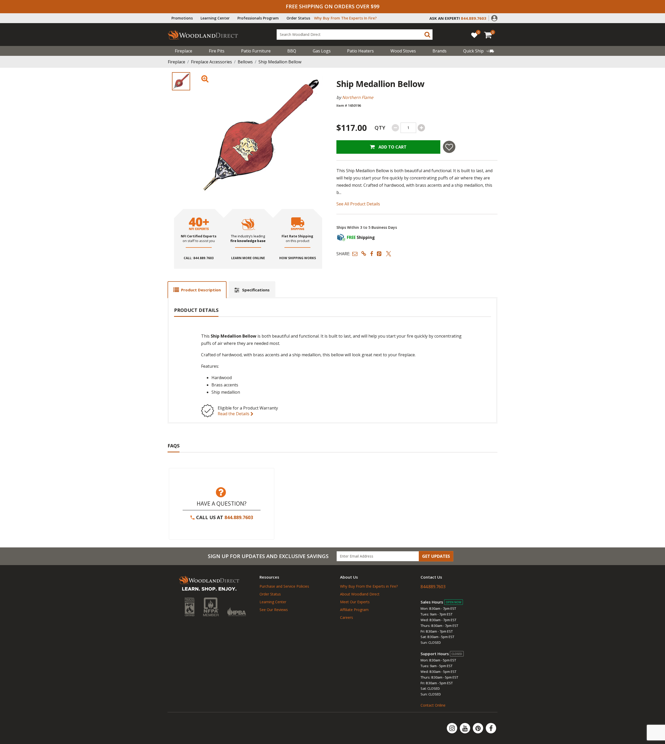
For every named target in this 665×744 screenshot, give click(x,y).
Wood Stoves (403, 51)
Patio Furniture (256, 51)
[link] (478, 51)
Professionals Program (258, 18)
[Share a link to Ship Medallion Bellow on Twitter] (388, 253)
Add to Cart (392, 147)
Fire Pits (216, 51)
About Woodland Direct (360, 594)
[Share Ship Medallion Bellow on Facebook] (371, 253)
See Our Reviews (274, 609)
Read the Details (234, 414)
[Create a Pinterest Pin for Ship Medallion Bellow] (379, 253)
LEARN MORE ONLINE (248, 258)
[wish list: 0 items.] (474, 35)
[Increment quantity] (421, 128)
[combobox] (355, 34)
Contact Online (433, 705)
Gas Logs (322, 51)
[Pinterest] (478, 728)
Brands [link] (440, 51)
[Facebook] (491, 728)
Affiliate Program (354, 609)
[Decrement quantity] (395, 128)
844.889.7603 (238, 517)
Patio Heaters (360, 51)
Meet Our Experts (355, 601)
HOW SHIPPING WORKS (297, 258)
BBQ (291, 51)
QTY (380, 127)
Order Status (298, 18)
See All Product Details (358, 204)
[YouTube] (465, 728)
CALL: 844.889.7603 (199, 258)
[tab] (197, 289)
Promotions (182, 18)
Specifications (256, 289)
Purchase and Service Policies (284, 586)
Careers (346, 617)
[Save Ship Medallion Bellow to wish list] (449, 147)
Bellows (245, 62)
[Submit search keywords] (427, 34)
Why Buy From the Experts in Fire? (369, 586)
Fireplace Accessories (211, 62)
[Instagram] (452, 728)
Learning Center (215, 18)
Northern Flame (357, 97)
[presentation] (181, 81)
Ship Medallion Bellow (279, 62)
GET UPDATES (436, 556)
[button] (494, 18)
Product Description (201, 289)
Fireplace (183, 51)
